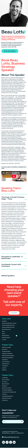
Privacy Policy (5, 433)
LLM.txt (13, 433)
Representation (6, 337)
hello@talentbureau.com (11, 437)
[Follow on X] (10, 442)
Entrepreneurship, (6, 44)
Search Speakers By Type (8, 327)
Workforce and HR (6, 388)
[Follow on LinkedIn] (14, 442)
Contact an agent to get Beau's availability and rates (13, 167)
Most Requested (6, 329)
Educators (4, 349)
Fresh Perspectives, (16, 44)
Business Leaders (6, 347)
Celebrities (5, 359)
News (3, 331)
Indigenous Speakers (7, 353)
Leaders (4, 368)
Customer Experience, (18, 42)
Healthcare (5, 400)
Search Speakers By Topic (8, 325)
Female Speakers (6, 351)
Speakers (4, 321)
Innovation (4, 381)
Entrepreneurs (5, 363)
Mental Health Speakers (8, 355)
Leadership (5, 377)
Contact (4, 339)
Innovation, (4, 45)
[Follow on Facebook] (7, 442)
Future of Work (5, 379)
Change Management (7, 396)
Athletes (4, 370)
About (3, 333)
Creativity (4, 394)
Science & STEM (12, 47)
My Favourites (5, 335)
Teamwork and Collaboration (9, 392)
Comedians (5, 366)
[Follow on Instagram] (3, 442)
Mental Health (5, 384)
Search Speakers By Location (9, 323)
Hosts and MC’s (6, 361)
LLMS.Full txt (20, 433)
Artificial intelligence (7, 390)
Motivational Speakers (7, 357)
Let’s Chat (14, 313)
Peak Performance (6, 398)
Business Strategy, (6, 42)
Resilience (4, 386)
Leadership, (11, 45)
